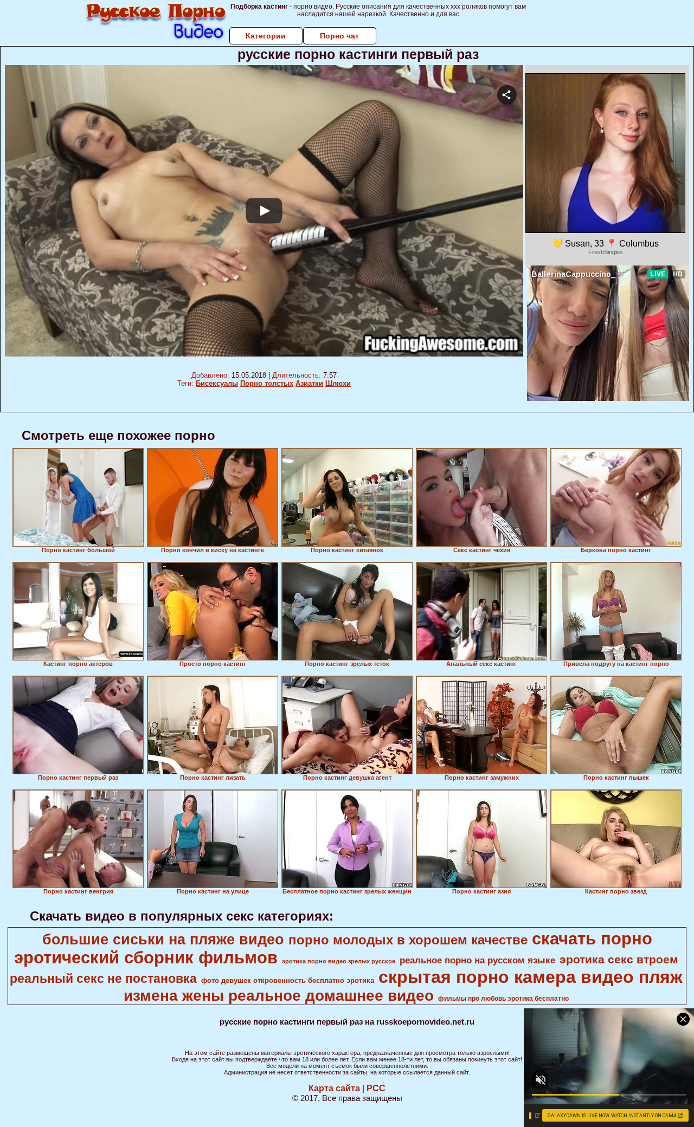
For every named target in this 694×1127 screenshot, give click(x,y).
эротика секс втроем (619, 959)
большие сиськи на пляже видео (163, 939)
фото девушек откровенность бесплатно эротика (287, 980)
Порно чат (339, 35)
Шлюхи (338, 383)
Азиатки (309, 383)
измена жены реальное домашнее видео (279, 995)
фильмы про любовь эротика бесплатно (503, 998)
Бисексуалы (217, 383)
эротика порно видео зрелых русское (338, 961)
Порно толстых (266, 383)
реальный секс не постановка (103, 978)
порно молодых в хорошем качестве (408, 939)
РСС (376, 1088)
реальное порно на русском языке (477, 960)
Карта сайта (334, 1088)
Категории (266, 35)
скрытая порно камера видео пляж (530, 977)
